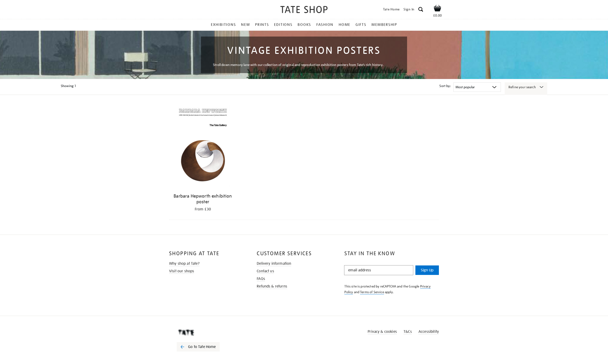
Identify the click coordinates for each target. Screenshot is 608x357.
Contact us (265, 271)
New (245, 24)
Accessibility (428, 331)
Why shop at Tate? (184, 263)
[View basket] (437, 9)
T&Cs (408, 331)
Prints (262, 24)
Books (304, 24)
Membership (384, 24)
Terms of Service (372, 292)
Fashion (324, 24)
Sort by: (445, 86)
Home (344, 24)
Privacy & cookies (382, 331)
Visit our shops (181, 271)
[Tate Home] (207, 332)
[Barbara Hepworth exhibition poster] (203, 147)
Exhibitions (223, 24)
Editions (283, 24)
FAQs (261, 278)
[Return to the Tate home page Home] (304, 10)
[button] (420, 10)
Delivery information (274, 263)
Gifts (361, 24)
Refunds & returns (272, 286)
